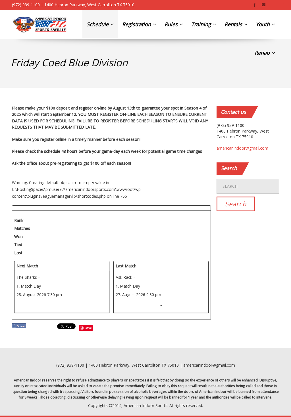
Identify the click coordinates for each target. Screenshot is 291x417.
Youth (263, 24)
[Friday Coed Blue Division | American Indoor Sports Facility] (39, 24)
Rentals (234, 24)
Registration (137, 24)
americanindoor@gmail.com (242, 148)
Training (201, 24)
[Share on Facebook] (19, 327)
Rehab (263, 52)
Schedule (98, 24)
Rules (172, 24)
